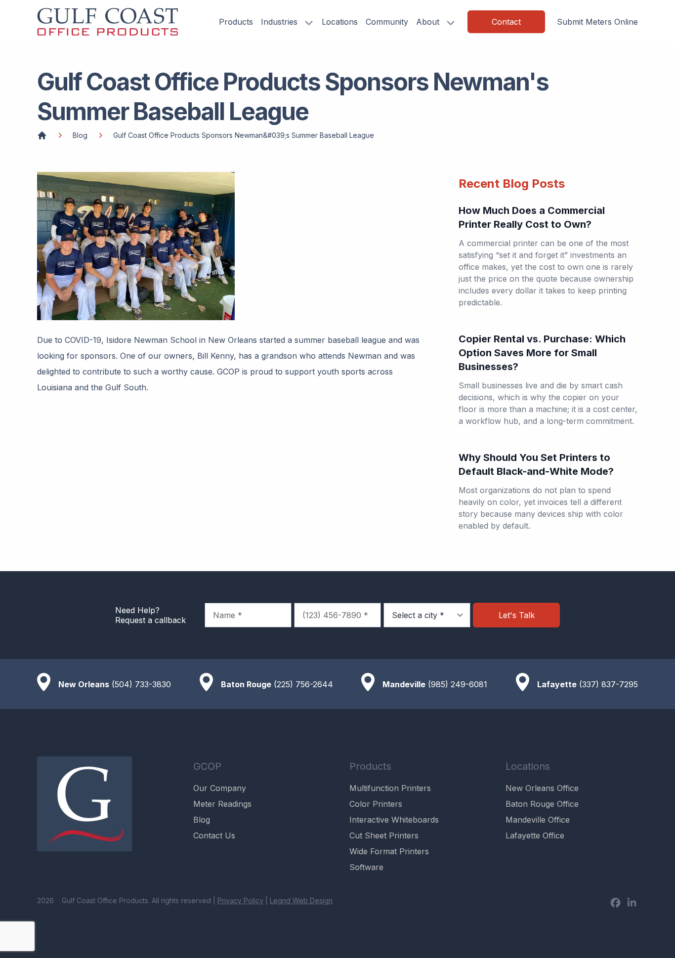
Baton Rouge (246, 684)
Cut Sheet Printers (384, 835)
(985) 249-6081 (457, 684)
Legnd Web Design (301, 900)
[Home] (42, 135)
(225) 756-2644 (303, 684)
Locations (340, 22)
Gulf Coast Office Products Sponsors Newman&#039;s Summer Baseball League (243, 135)
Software (366, 867)
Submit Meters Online (597, 22)
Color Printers (375, 804)
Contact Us (214, 835)
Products (236, 22)
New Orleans (83, 684)
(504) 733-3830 (141, 684)
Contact (506, 22)
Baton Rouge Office (542, 804)
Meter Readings (222, 804)
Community (387, 22)
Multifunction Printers (390, 788)
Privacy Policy (240, 900)
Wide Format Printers (389, 851)
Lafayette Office (535, 835)
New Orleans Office (542, 788)
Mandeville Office (538, 820)
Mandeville (403, 684)
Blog (80, 135)
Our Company (219, 788)
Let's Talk (517, 615)
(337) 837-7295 (608, 684)
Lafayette (557, 684)
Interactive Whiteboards (394, 820)
